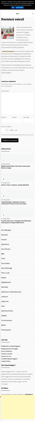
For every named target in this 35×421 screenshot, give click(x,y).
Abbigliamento (6, 282)
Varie (3, 306)
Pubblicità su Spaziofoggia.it (10, 346)
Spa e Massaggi (6, 268)
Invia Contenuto (6, 351)
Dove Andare (5, 263)
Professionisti (6, 330)
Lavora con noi (6, 356)
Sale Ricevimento (7, 311)
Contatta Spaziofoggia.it (9, 359)
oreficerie (4, 297)
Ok (13, 7)
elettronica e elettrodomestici (11, 292)
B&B (2, 254)
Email (14, 117)
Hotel (3, 258)
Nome (3, 117)
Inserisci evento (6, 354)
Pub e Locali (5, 273)
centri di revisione (8, 51)
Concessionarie (6, 320)
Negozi (3, 277)
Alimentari (4, 287)
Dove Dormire (5, 249)
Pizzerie (4, 239)
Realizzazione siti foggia (9, 349)
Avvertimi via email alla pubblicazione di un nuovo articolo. (18, 135)
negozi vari (5, 301)
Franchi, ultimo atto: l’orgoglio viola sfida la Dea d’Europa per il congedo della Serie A (16, 221)
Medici (3, 325)
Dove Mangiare (6, 230)
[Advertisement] (18, 407)
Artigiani (4, 315)
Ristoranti (4, 235)
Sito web (26, 117)
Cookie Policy (5, 361)
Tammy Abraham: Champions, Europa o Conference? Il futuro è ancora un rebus (13, 203)
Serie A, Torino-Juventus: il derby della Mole (15, 185)
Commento (5, 91)
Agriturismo (5, 244)
